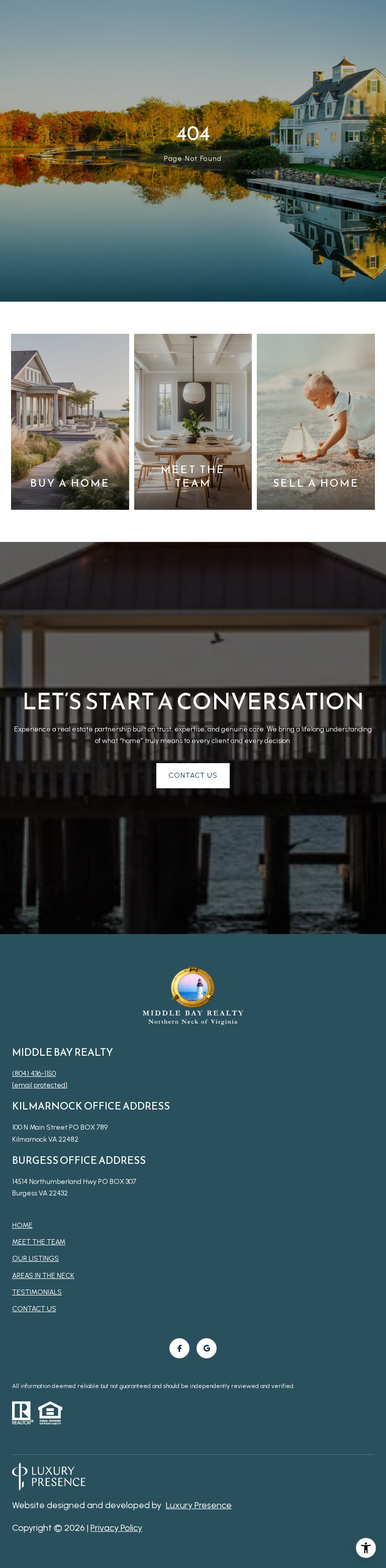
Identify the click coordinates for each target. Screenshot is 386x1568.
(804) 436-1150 (34, 1073)
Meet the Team (38, 1242)
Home (22, 1225)
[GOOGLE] (207, 1348)
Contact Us (34, 1309)
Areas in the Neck (43, 1275)
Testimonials (37, 1292)
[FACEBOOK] (179, 1348)
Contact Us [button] (193, 775)
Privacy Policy (116, 1527)
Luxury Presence (199, 1505)
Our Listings (35, 1258)
